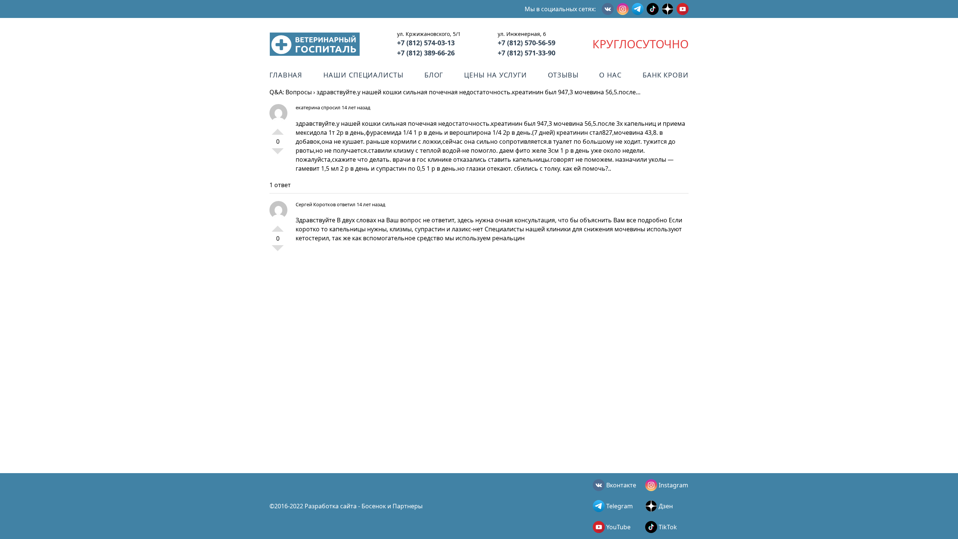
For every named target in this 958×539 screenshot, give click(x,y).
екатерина (308, 107)
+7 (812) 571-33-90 (526, 52)
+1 (278, 129)
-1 (278, 154)
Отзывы (563, 74)
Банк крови (666, 74)
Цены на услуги (495, 74)
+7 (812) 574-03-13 (426, 42)
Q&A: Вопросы (290, 92)
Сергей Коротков (316, 204)
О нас (610, 74)
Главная (285, 74)
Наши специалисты (363, 74)
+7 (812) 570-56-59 (526, 42)
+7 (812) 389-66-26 (426, 52)
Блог (433, 74)
